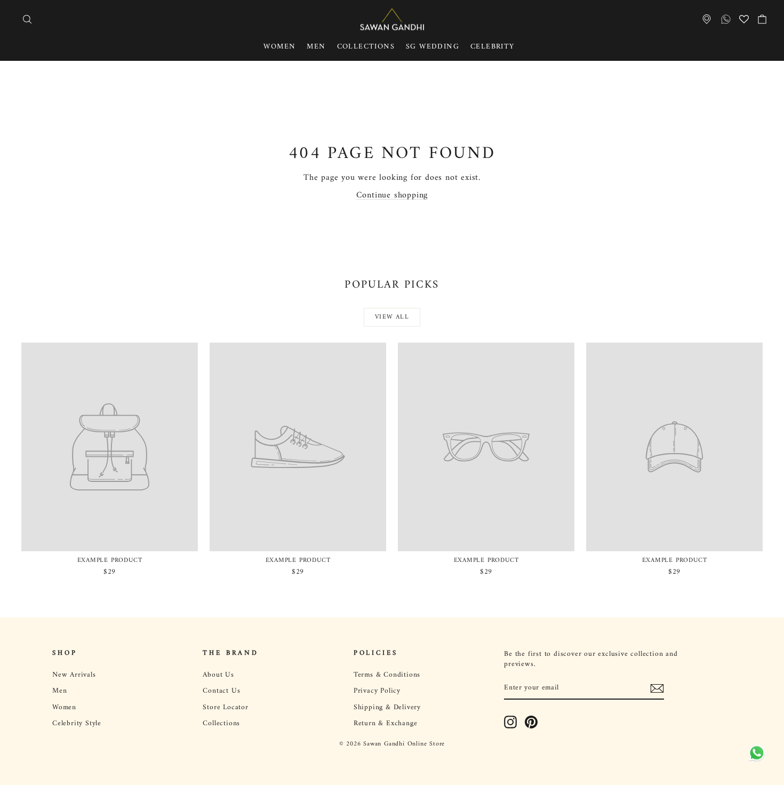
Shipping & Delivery (387, 707)
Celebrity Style (76, 723)
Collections (366, 46)
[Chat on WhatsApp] (755, 753)
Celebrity (492, 46)
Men (316, 46)
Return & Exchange (386, 723)
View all (392, 317)
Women (279, 46)
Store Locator (225, 707)
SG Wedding (432, 46)
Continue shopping (392, 195)
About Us (218, 675)
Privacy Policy (377, 691)
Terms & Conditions (387, 675)
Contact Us (221, 691)
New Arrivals (74, 675)
